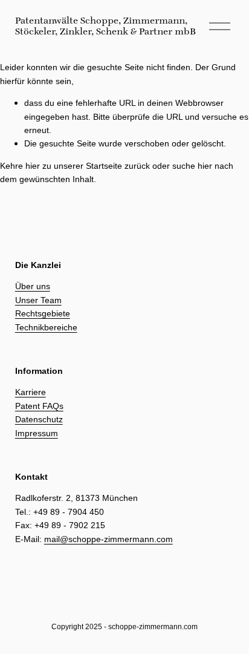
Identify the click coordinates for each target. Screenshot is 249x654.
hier (32, 165)
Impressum (36, 433)
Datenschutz (39, 419)
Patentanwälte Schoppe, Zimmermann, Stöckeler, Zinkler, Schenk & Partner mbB (105, 26)
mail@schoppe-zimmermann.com (108, 539)
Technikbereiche (46, 327)
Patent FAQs (39, 406)
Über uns (32, 286)
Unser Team (38, 300)
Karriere (30, 392)
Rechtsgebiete (42, 313)
